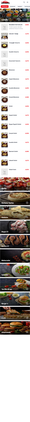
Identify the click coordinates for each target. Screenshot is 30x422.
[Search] (24, 2)
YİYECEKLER (4, 6)
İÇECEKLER (12, 6)
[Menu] (27, 2)
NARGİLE (20, 6)
